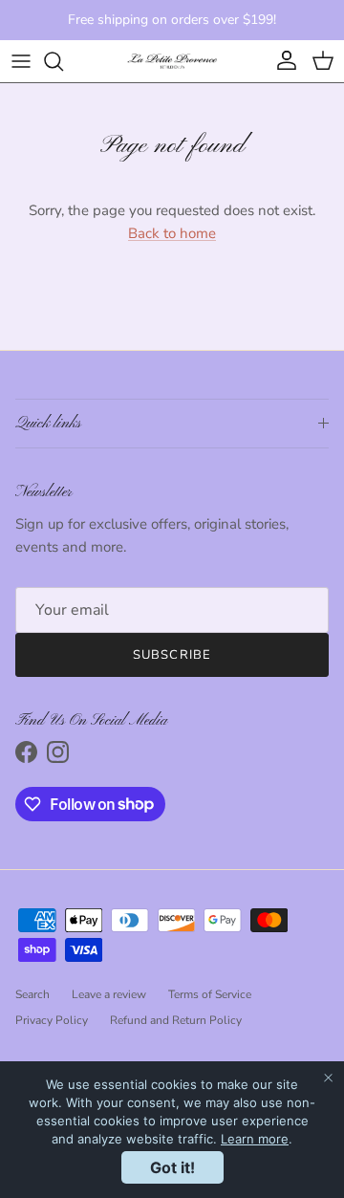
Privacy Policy (51, 1020)
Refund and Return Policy (176, 1020)
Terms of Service (209, 994)
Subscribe (171, 655)
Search (32, 994)
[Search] (63, 61)
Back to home (172, 233)
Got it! (172, 1167)
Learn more (255, 1138)
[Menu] (21, 61)
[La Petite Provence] (172, 61)
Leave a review (109, 994)
